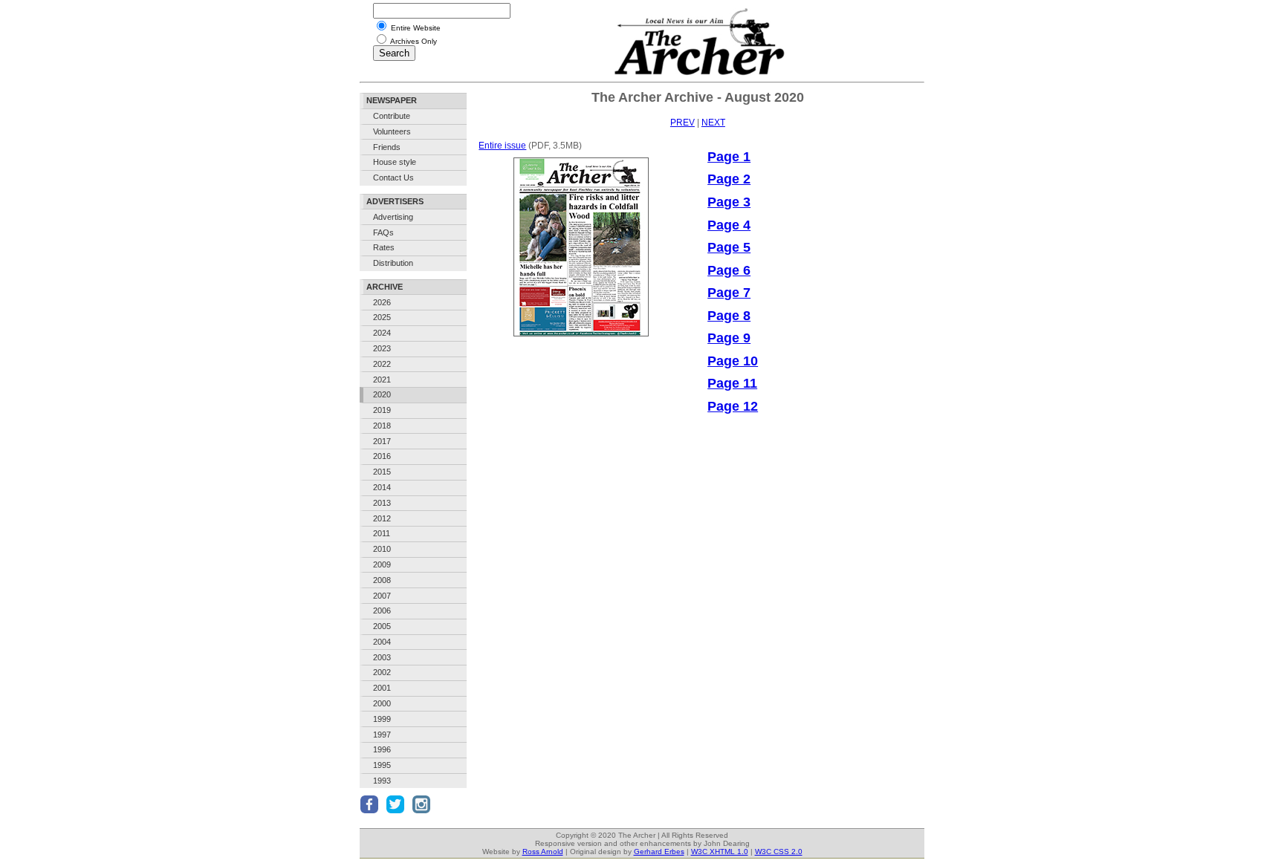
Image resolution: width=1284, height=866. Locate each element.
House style (394, 161)
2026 (382, 302)
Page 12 (732, 406)
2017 (382, 441)
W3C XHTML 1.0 (719, 851)
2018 (382, 425)
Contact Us (393, 177)
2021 (382, 379)
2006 (382, 610)
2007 (382, 595)
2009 (382, 564)
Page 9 (728, 338)
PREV (682, 122)
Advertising (393, 216)
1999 (382, 718)
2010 (382, 548)
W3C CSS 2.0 (778, 851)
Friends (387, 147)
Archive (384, 286)
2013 (382, 502)
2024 (382, 332)
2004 (382, 641)
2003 (382, 657)
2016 (382, 456)
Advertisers (395, 201)
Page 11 (732, 383)
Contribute (391, 115)
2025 (382, 317)
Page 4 (728, 225)
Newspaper (391, 100)
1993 (382, 780)
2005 (382, 626)
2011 (381, 533)
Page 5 (728, 247)
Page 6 (728, 270)
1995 (382, 765)
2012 (382, 518)
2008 (382, 580)
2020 (382, 394)
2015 (382, 471)
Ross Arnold (542, 851)
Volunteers (392, 131)
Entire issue (502, 145)
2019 (382, 410)
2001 (382, 687)
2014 (382, 487)
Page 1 (728, 156)
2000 (382, 703)
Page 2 (728, 179)
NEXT (713, 122)
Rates (384, 247)
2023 (382, 348)
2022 (382, 363)
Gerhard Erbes (659, 851)
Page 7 (728, 292)
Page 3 (728, 202)
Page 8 (728, 315)
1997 (382, 734)
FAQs (383, 232)
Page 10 (732, 361)
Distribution (393, 262)
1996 (382, 749)
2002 (382, 672)
